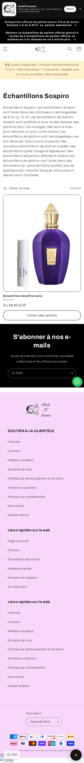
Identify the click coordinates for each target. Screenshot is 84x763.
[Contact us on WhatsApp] (77, 381)
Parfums (14, 550)
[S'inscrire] (71, 373)
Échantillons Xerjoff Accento (22, 295)
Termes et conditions (22, 487)
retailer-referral (18, 515)
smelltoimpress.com (25, 750)
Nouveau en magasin (22, 577)
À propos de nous (20, 469)
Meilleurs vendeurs (20, 460)
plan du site (16, 505)
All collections (17, 586)
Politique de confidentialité (26, 497)
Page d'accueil (18, 541)
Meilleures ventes (20, 568)
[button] (5, 49)
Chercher (14, 441)
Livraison (14, 451)
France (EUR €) (40, 721)
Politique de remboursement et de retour (36, 478)
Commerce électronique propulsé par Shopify (55, 750)
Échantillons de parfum (24, 559)
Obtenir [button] (70, 9)
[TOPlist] (7, 760)
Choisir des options (42, 315)
